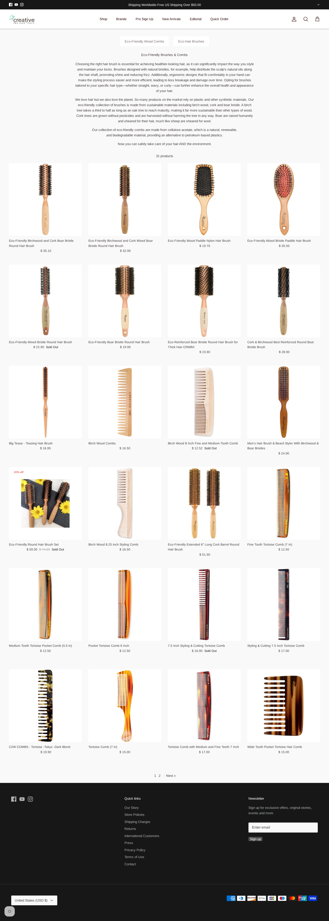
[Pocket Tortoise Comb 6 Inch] (124, 604)
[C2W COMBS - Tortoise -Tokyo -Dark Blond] (45, 705)
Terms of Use (134, 857)
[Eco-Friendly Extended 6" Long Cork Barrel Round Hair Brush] (204, 503)
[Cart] (316, 19)
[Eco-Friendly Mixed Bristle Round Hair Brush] (45, 301)
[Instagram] (22, 4)
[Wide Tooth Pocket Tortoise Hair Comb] (283, 705)
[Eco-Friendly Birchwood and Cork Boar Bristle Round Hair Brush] (45, 199)
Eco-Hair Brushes (191, 41)
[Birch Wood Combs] (124, 402)
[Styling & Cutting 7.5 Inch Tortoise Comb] (283, 604)
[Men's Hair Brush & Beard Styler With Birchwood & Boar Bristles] (283, 402)
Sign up (255, 839)
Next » (171, 775)
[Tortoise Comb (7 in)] (124, 705)
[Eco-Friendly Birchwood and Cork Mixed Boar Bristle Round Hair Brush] (124, 199)
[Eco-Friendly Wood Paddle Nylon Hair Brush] (204, 199)
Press (128, 843)
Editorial (195, 19)
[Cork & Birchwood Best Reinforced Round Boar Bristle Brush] (283, 301)
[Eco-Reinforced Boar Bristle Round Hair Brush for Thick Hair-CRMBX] (204, 301)
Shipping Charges (137, 822)
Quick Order (219, 19)
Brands (121, 19)
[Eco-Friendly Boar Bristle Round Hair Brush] (124, 301)
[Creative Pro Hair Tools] (22, 19)
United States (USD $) (318, 4)
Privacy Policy (134, 850)
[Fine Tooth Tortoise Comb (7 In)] (283, 503)
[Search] (304, 19)
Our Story (131, 808)
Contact (130, 864)
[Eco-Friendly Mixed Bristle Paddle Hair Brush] (283, 199)
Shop (103, 19)
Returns (130, 829)
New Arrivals (171, 19)
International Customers (141, 836)
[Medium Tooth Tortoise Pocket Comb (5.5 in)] (45, 604)
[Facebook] (10, 4)
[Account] (293, 19)
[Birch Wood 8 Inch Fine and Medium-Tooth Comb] (204, 402)
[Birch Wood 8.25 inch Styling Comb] (124, 503)
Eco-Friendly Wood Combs (144, 41)
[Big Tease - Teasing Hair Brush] (45, 402)
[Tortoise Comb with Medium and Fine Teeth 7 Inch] (204, 705)
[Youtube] (16, 4)
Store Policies (134, 814)
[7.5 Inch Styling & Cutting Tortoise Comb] (204, 604)
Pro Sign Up (144, 19)
